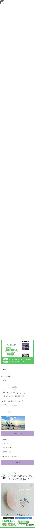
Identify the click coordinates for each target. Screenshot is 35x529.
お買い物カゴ (4, 380)
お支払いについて (7, 443)
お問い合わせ (4, 369)
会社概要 (5, 439)
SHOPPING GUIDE (6, 373)
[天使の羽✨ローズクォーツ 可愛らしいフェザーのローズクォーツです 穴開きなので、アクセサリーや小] (17, 499)
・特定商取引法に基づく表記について (10, 456)
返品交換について (7, 452)
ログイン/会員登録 (6, 376)
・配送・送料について (7, 447)
